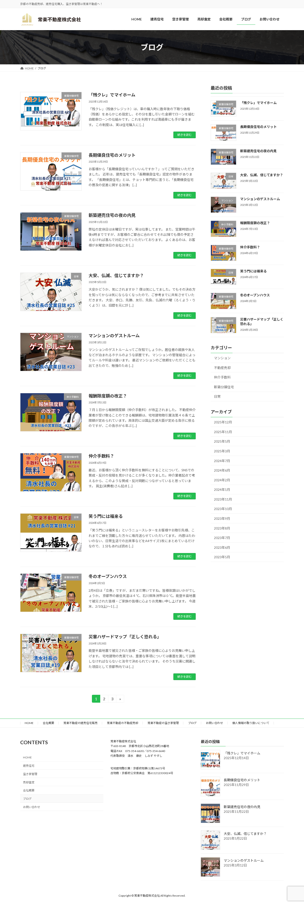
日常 (217, 397)
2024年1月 (222, 490)
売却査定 (28, 782)
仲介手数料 (222, 377)
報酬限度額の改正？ (108, 395)
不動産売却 (222, 368)
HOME (29, 723)
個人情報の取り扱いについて (250, 723)
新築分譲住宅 (224, 387)
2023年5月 (222, 557)
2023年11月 (223, 499)
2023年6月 (222, 547)
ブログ (192, 723)
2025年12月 (223, 422)
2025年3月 (222, 451)
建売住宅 (28, 765)
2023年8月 (222, 528)
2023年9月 (222, 518)
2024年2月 (222, 480)
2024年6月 (222, 471)
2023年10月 (223, 509)
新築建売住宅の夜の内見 (112, 215)
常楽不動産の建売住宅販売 (80, 723)
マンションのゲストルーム (114, 335)
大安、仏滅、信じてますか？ (116, 275)
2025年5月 (222, 442)
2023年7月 (222, 538)
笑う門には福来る (106, 516)
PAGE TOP (292, 872)
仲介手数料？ (101, 456)
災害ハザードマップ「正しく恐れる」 (125, 636)
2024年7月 (222, 461)
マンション (222, 358)
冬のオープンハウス (108, 576)
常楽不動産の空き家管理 (163, 723)
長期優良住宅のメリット (112, 155)
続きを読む (184, 135)
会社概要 (48, 723)
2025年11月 (223, 432)
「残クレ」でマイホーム (112, 94)
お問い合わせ (214, 723)
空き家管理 (30, 774)
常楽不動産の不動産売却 (122, 723)
